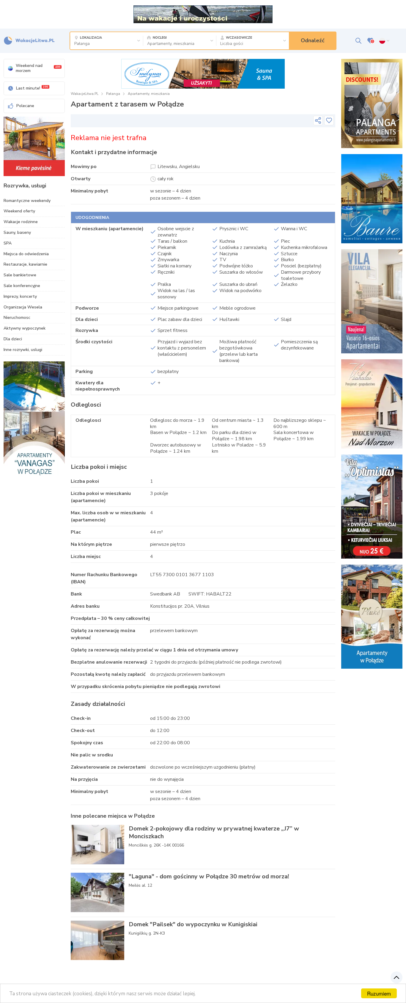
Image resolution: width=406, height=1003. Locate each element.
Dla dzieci (13, 339)
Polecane (25, 106)
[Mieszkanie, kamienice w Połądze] (34, 146)
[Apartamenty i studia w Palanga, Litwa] (371, 617)
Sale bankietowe (20, 275)
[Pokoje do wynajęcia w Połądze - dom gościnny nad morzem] (371, 404)
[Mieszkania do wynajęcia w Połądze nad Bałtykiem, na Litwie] (34, 420)
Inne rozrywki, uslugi (23, 349)
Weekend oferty (19, 211)
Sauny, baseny (17, 232)
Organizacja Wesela (23, 307)
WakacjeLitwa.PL (84, 94)
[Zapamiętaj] (329, 120)
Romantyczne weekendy (27, 200)
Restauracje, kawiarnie (25, 264)
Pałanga (113, 94)
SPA (8, 243)
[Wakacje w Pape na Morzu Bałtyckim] (203, 14)
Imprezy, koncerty (20, 296)
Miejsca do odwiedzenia (26, 254)
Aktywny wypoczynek (24, 328)
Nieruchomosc (17, 317)
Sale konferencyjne (22, 286)
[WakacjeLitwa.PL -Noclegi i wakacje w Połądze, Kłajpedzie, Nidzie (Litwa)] (29, 40)
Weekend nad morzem (38, 68)
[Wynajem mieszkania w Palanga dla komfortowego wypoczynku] (371, 103)
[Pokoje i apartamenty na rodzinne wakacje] (371, 507)
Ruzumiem (379, 993)
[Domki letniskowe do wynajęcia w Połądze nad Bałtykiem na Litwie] (371, 198)
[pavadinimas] (318, 120)
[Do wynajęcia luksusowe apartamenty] (203, 73)
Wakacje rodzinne (21, 222)
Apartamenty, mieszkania (149, 94)
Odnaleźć (313, 40)
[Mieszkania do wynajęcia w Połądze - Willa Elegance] (371, 301)
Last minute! (32, 88)
